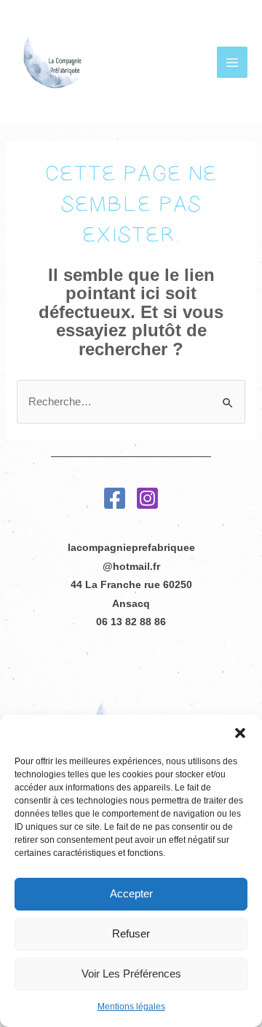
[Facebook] (115, 498)
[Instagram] (147, 498)
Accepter (131, 893)
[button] (240, 733)
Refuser (131, 933)
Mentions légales (131, 1007)
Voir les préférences (131, 973)
